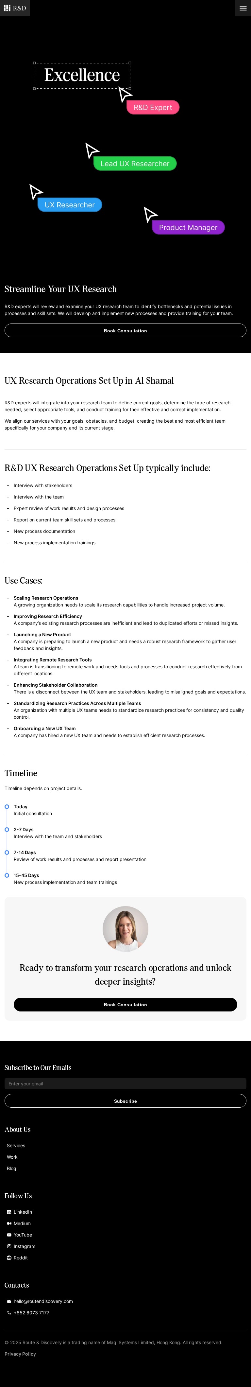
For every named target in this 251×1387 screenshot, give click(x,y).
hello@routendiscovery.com (43, 1301)
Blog (11, 1168)
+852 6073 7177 (31, 1312)
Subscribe (125, 1101)
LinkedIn (23, 1212)
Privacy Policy (20, 1354)
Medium (22, 1223)
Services (16, 1145)
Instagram (24, 1246)
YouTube (23, 1235)
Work (12, 1157)
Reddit (21, 1257)
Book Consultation (125, 330)
